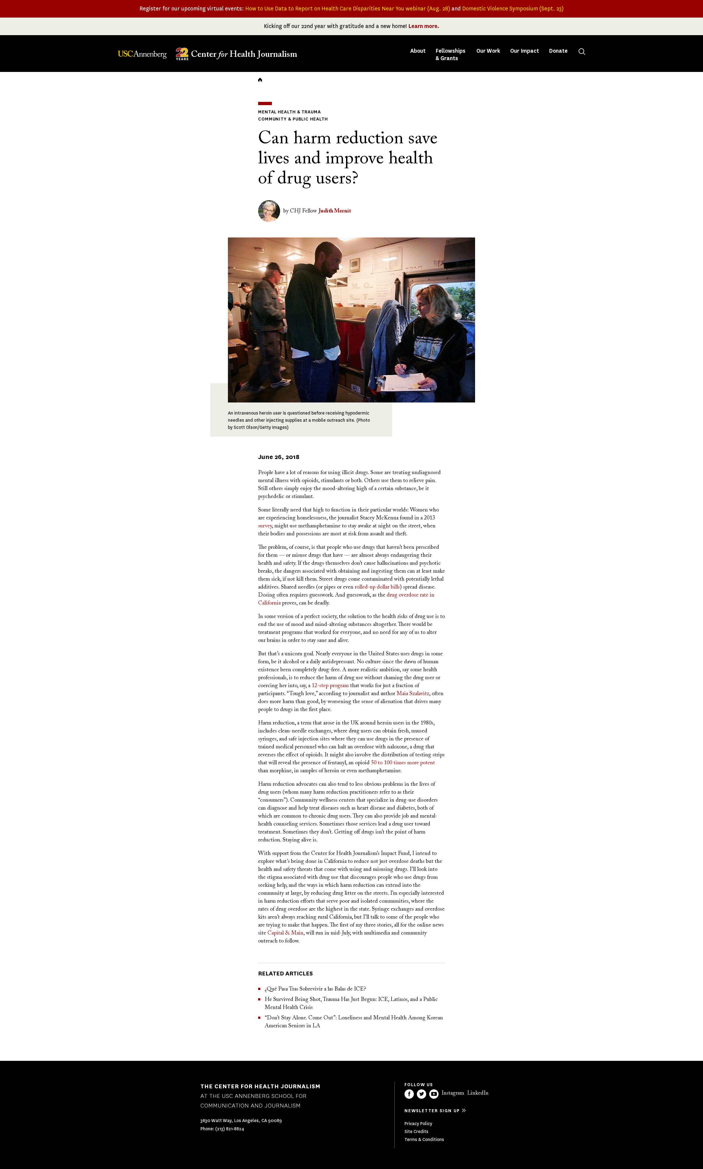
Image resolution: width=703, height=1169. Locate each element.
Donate (558, 51)
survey (265, 526)
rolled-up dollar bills (377, 587)
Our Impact (524, 51)
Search (581, 51)
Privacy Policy (418, 1123)
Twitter (421, 1094)
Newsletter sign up (432, 1111)
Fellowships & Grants (450, 54)
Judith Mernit (335, 211)
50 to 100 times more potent (403, 763)
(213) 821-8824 (229, 1129)
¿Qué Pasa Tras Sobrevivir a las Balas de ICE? (315, 989)
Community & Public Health (293, 119)
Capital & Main (285, 933)
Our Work (488, 51)
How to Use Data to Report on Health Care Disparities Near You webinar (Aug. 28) (347, 8)
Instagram (453, 1093)
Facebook (409, 1094)
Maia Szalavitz (413, 694)
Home (260, 80)
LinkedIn (478, 1093)
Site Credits (416, 1131)
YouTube (434, 1094)
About (418, 51)
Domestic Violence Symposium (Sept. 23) (512, 8)
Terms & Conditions (424, 1139)
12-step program (330, 686)
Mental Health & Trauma (289, 112)
